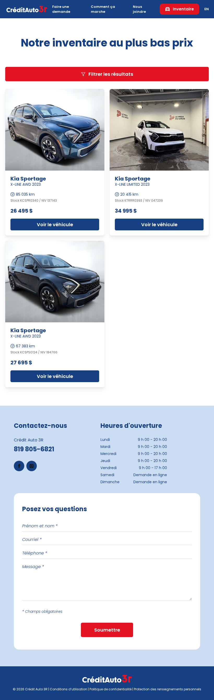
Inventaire (183, 9)
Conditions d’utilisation (68, 689)
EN (206, 9)
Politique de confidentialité (111, 689)
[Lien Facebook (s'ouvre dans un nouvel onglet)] (19, 466)
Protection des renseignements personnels (167, 689)
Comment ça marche (103, 9)
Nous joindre (139, 9)
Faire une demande (61, 9)
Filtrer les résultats (110, 74)
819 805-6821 (34, 449)
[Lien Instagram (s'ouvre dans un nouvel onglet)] (31, 466)
